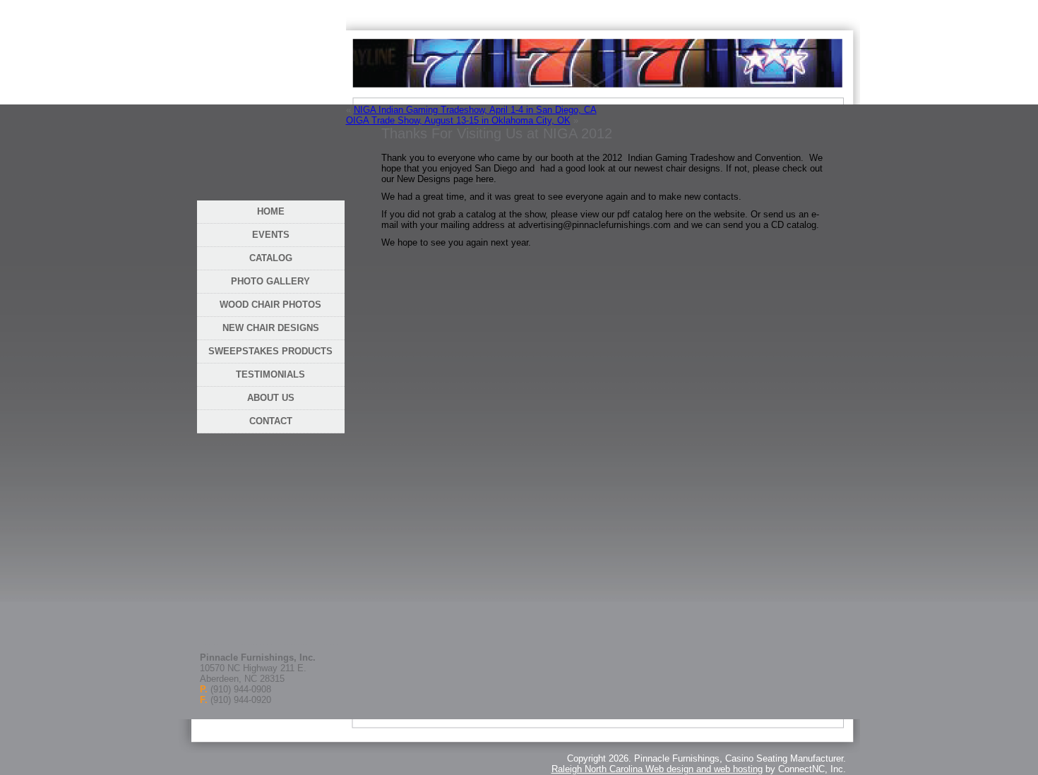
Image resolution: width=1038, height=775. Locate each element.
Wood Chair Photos (270, 304)
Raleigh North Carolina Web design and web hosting (657, 769)
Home (271, 211)
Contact (270, 421)
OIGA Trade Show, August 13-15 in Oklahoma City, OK (458, 120)
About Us (270, 397)
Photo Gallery (270, 281)
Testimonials (270, 374)
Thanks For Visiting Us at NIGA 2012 (496, 133)
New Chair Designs (270, 328)
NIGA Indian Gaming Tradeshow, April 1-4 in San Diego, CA (475, 109)
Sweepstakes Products (270, 351)
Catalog (270, 258)
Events (271, 234)
